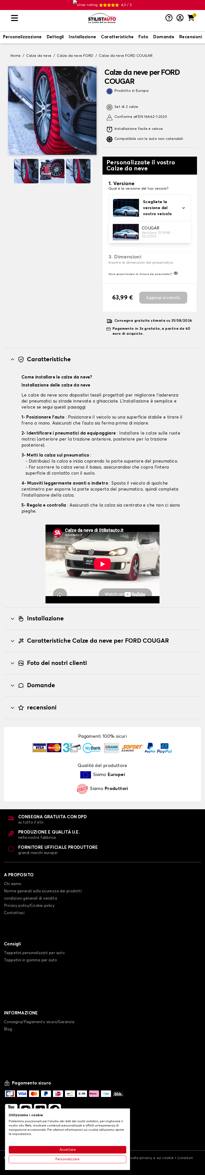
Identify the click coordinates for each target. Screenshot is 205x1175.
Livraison (185, 1158)
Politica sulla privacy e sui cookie (145, 1158)
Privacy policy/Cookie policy (29, 906)
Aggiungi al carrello (163, 298)
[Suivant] (94, 171)
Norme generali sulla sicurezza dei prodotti (43, 891)
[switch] (22, 37)
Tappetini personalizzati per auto (34, 953)
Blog (8, 1029)
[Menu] (47, 18)
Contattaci (14, 913)
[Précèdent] (10, 171)
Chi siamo (13, 884)
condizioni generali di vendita (30, 898)
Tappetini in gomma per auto (30, 960)
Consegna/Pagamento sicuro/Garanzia (39, 1022)
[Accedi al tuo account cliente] (180, 18)
